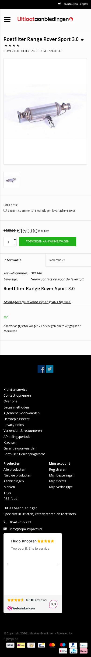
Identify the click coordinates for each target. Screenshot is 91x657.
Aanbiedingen (14, 481)
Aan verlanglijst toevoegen (21, 326)
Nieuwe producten (17, 475)
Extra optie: (11, 205)
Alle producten (14, 469)
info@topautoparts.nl (26, 529)
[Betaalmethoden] (10, 645)
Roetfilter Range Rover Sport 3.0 (38, 51)
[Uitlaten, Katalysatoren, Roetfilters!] (52, 19)
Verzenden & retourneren (23, 430)
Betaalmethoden (16, 407)
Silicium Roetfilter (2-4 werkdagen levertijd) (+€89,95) (41, 211)
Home (8, 51)
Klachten (10, 442)
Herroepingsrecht (17, 419)
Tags (7, 492)
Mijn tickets (57, 481)
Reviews (57, 260)
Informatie (12, 260)
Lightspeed (11, 639)
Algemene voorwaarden (22, 413)
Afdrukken (10, 331)
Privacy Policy (14, 424)
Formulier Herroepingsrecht (24, 454)
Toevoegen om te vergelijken (60, 326)
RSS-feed (10, 498)
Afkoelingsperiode (17, 436)
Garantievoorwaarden (20, 448)
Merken (9, 487)
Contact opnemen (17, 395)
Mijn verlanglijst (61, 487)
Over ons (10, 401)
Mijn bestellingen (61, 475)
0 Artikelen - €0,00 (75, 4)
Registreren (57, 469)
